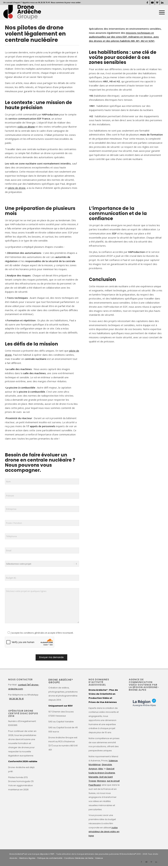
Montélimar (95, 764)
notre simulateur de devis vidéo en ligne (104, 831)
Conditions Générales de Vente (78, 858)
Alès (100, 768)
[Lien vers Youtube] (152, 2)
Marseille (93, 776)
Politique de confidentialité (49, 858)
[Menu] (161, 12)
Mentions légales (27, 858)
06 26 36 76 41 (16, 698)
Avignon (93, 768)
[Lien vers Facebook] (147, 2)
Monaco (101, 780)
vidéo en (26, 126)
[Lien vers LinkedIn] (162, 2)
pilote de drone (16, 187)
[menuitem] (161, 12)
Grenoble (107, 764)
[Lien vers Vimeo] (157, 2)
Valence (113, 760)
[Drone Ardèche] (22, 12)
